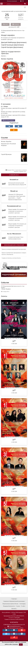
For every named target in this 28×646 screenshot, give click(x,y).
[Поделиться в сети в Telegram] (18, 126)
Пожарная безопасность (9, 606)
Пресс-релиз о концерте (9, 120)
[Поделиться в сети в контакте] (9, 126)
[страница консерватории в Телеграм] (6, 630)
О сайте (23, 606)
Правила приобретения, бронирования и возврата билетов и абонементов (14, 253)
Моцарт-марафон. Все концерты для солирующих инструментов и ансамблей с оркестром (17, 211)
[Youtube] (21, 630)
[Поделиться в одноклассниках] (14, 130)
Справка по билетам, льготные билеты (11, 258)
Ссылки (18, 606)
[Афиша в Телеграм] (14, 638)
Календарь (16, 24)
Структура (14, 598)
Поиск (6, 24)
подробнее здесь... (23, 171)
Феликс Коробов (6, 141)
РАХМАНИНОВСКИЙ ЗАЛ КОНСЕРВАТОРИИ (14, 11)
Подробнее (15, 644)
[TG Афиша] (14, 630)
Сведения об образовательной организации (14, 601)
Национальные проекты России (10, 603)
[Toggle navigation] (25, 7)
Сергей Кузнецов (6, 154)
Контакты (14, 608)
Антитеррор (22, 603)
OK (20, 644)
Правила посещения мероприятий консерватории (14, 249)
